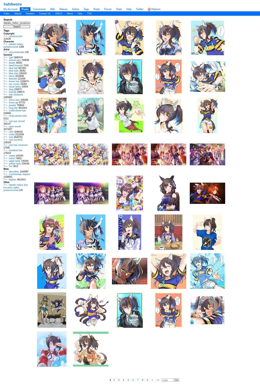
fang (11, 89)
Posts (25, 9)
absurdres (14, 171)
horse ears (15, 100)
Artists (75, 9)
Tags (86, 9)
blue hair (13, 68)
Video (6, 13)
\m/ (11, 166)
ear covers (15, 84)
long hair (13, 108)
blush (12, 76)
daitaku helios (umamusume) (13, 45)
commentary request (19, 174)
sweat (12, 155)
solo (11, 137)
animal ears (15, 60)
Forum (108, 9)
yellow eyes (15, 163)
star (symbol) (15, 139)
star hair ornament (18, 145)
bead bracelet (16, 65)
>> (158, 380)
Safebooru (13, 4)
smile (12, 134)
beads (12, 62)
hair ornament (16, 94)
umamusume (15, 36)
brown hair (14, 81)
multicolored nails (18, 116)
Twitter (139, 9)
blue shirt (14, 73)
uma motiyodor (17, 52)
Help (129, 9)
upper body (15, 161)
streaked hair (15, 150)
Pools (96, 9)
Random (30, 13)
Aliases (63, 9)
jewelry (13, 105)
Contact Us (45, 13)
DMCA (58, 13)
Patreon (155, 9)
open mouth (15, 126)
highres (13, 179)
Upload (17, 13)
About (70, 13)
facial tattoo (15, 86)
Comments (39, 9)
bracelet (13, 78)
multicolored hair (17, 110)
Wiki (52, 9)
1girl (11, 57)
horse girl (14, 102)
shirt (11, 131)
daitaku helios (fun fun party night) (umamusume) (16, 187)
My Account (10, 9)
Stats (119, 9)
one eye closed (17, 121)
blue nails (14, 70)
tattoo (12, 158)
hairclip (13, 92)
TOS (89, 13)
